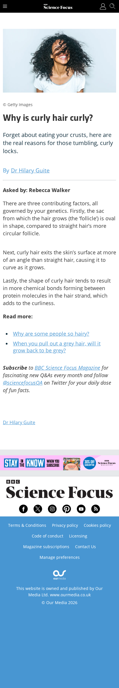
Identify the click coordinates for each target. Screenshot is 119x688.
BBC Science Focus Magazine (67, 367)
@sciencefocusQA (22, 382)
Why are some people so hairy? (51, 333)
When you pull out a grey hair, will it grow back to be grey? (57, 347)
